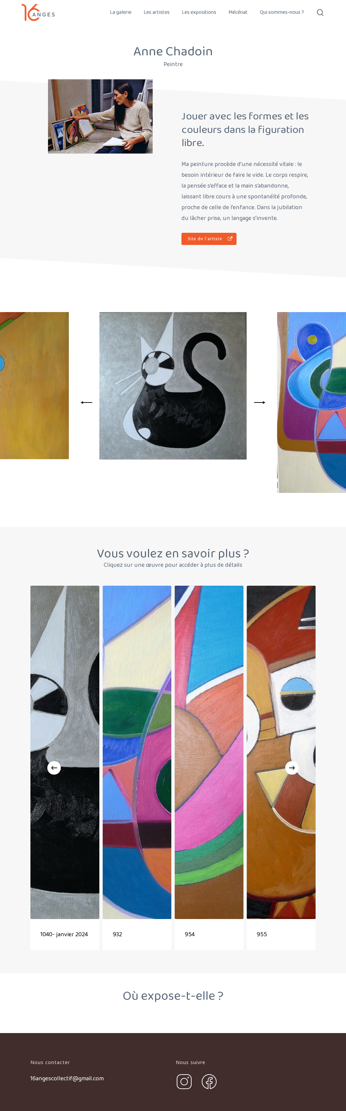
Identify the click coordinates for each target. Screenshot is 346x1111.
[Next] (258, 402)
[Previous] (87, 402)
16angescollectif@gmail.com (67, 1078)
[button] (209, 239)
